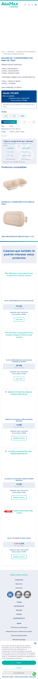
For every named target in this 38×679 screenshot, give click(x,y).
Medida (4, 112)
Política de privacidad (21, 676)
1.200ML (17, 131)
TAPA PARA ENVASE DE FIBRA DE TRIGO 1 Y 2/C (17, 236)
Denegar (19, 668)
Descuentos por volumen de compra (19, 631)
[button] (35, 643)
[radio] (6, 116)
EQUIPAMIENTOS (19, 618)
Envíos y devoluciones (19, 635)
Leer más (19, 319)
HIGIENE (19, 614)
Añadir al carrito (9, 122)
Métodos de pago (19, 639)
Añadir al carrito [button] (19, 438)
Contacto (19, 588)
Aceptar (19, 663)
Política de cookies (8, 676)
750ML (22, 131)
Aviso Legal (32, 676)
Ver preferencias (19, 673)
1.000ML (11, 131)
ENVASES (19, 610)
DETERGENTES (19, 606)
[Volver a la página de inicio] (9, 5)
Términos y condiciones (19, 627)
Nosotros (19, 584)
